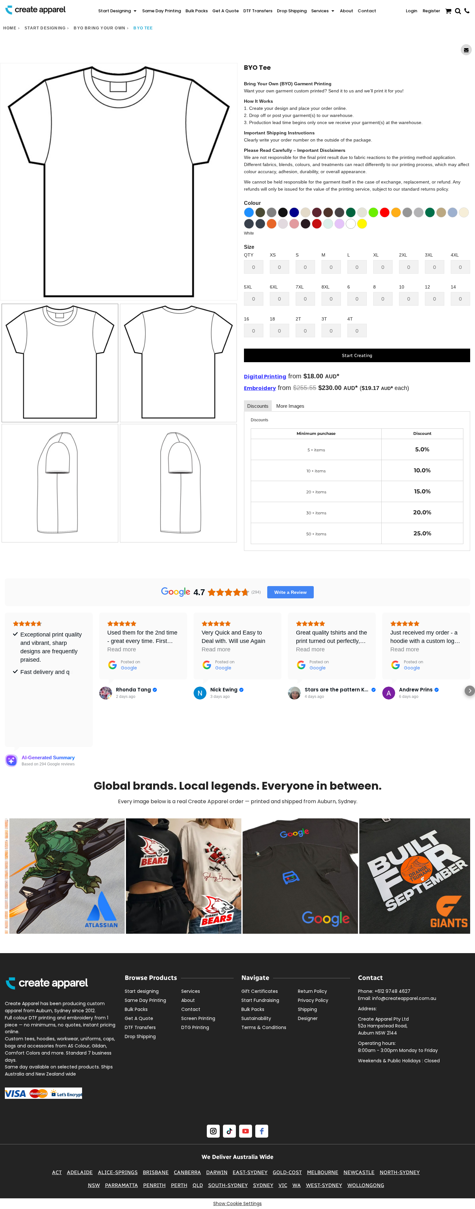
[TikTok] (229, 1131)
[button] (118, 11)
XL (376, 255)
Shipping (307, 1009)
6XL (274, 286)
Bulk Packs (136, 1009)
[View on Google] (105, 693)
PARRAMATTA (121, 1185)
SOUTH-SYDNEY (228, 1185)
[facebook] (261, 1131)
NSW (94, 1185)
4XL (455, 255)
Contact (190, 1009)
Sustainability (256, 1018)
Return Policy (312, 991)
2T (298, 318)
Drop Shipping (140, 1036)
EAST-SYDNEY (250, 1172)
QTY (248, 255)
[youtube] (245, 1131)
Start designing (45, 28)
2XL (403, 255)
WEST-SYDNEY (324, 1185)
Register (431, 11)
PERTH (179, 1185)
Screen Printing (198, 1018)
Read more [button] (121, 649)
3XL (429, 255)
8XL (326, 286)
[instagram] (213, 1131)
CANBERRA (187, 1172)
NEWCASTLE (359, 1172)
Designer (308, 1018)
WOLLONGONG (365, 1185)
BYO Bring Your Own (99, 28)
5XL (248, 286)
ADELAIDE (80, 1172)
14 (453, 286)
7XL (300, 286)
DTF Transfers (140, 1027)
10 (401, 286)
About (188, 1000)
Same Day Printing (145, 1000)
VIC (283, 1185)
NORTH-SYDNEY (400, 1172)
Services (190, 991)
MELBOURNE (322, 1172)
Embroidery (260, 388)
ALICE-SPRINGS (118, 1172)
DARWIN (216, 1172)
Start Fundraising (260, 1000)
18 (272, 318)
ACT (57, 1172)
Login (411, 11)
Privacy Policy (313, 1000)
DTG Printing (195, 1027)
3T (324, 318)
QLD (198, 1185)
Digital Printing (265, 376)
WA (296, 1185)
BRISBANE (156, 1172)
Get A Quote (139, 1018)
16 (246, 318)
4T (350, 318)
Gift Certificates (259, 991)
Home (9, 28)
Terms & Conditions (263, 1027)
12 (427, 286)
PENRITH (154, 1185)
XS (273, 255)
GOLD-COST (287, 1172)
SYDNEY (263, 1185)
